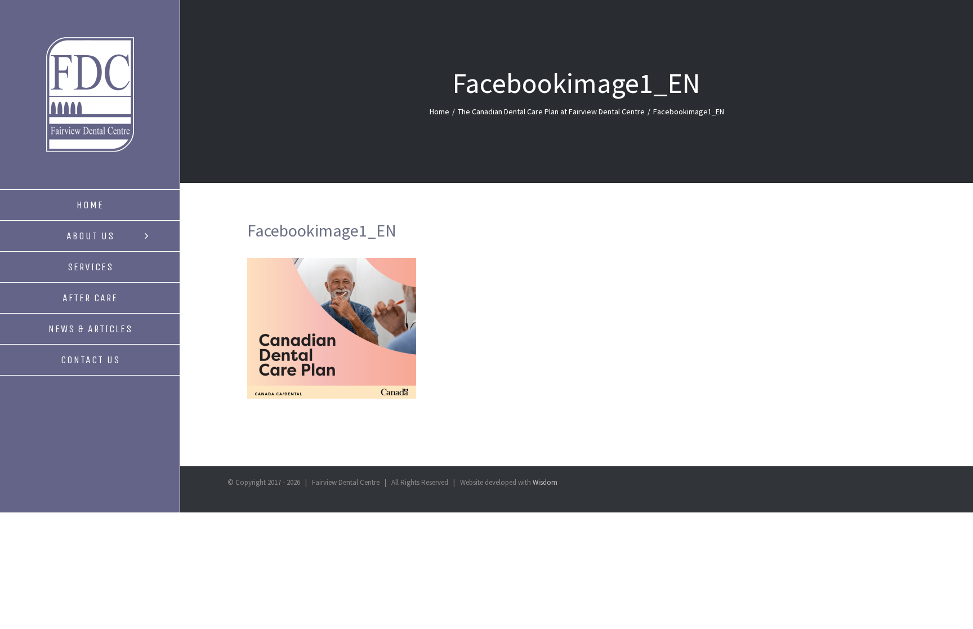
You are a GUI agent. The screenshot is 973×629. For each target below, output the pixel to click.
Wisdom (545, 482)
